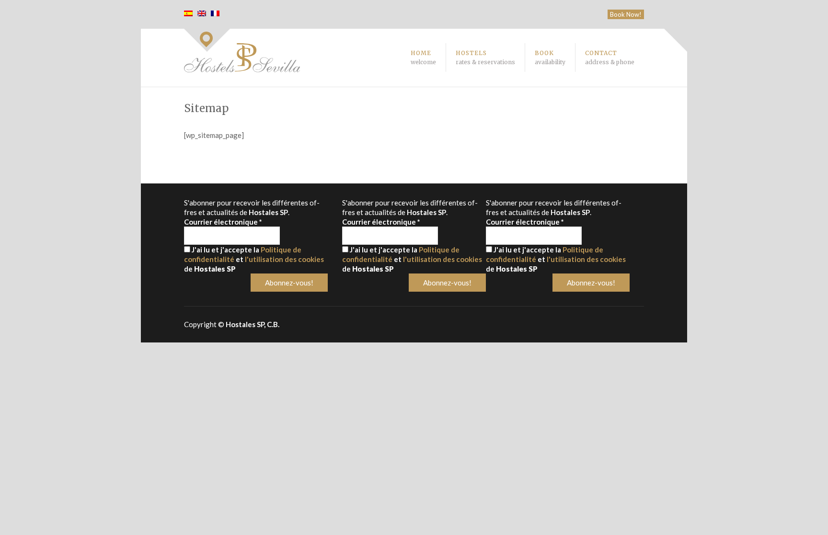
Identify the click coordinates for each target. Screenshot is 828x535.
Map (207, 40)
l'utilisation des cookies (284, 259)
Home (423, 57)
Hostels (485, 57)
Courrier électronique (223, 221)
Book (550, 57)
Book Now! (626, 14)
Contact (609, 57)
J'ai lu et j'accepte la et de (254, 259)
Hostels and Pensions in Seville (242, 57)
